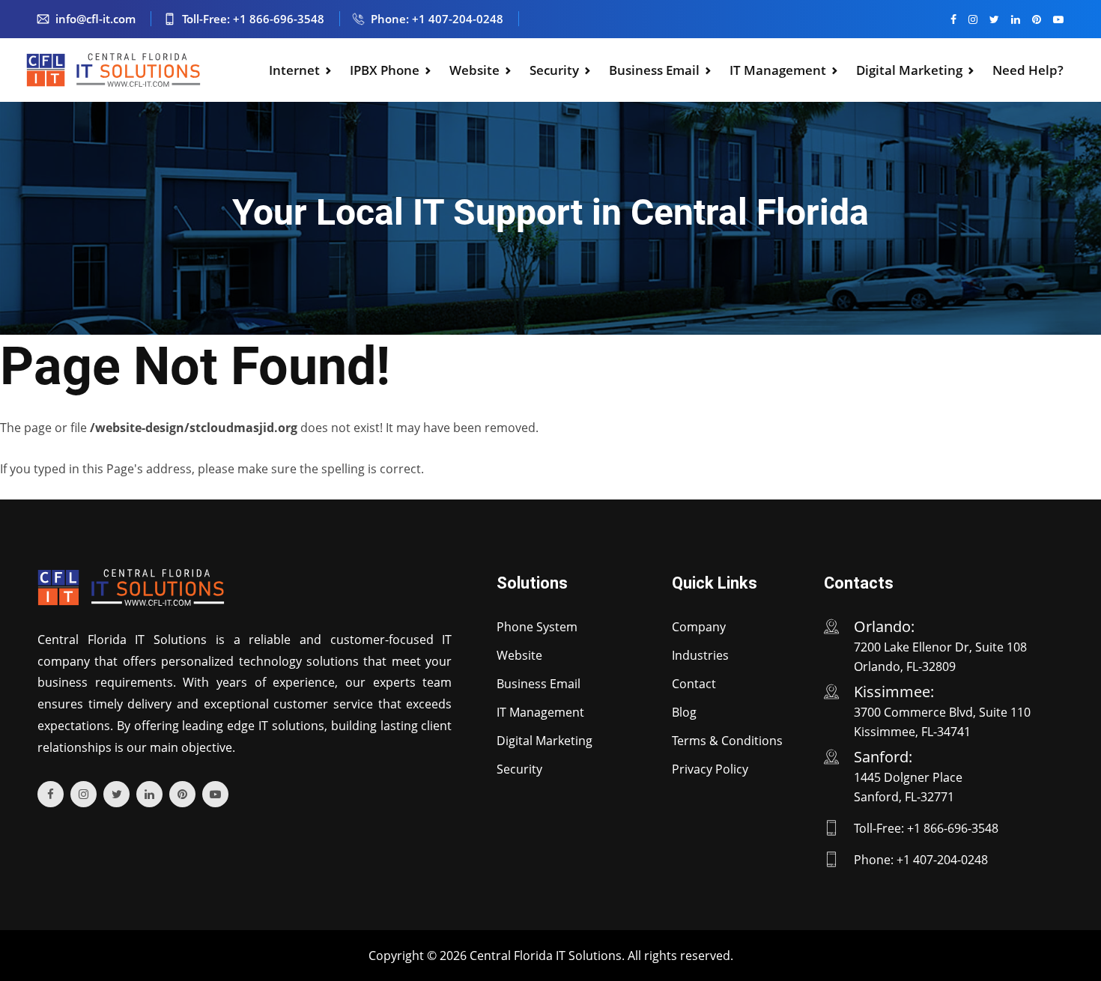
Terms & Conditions (727, 740)
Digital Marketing (909, 70)
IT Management (778, 70)
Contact (694, 683)
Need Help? (1028, 70)
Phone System (537, 627)
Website (474, 70)
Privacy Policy (710, 769)
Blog (684, 712)
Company (699, 627)
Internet (294, 70)
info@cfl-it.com (95, 18)
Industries (700, 655)
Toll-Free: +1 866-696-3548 (253, 18)
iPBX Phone (384, 70)
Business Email (654, 70)
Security (554, 70)
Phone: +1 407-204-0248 (437, 18)
